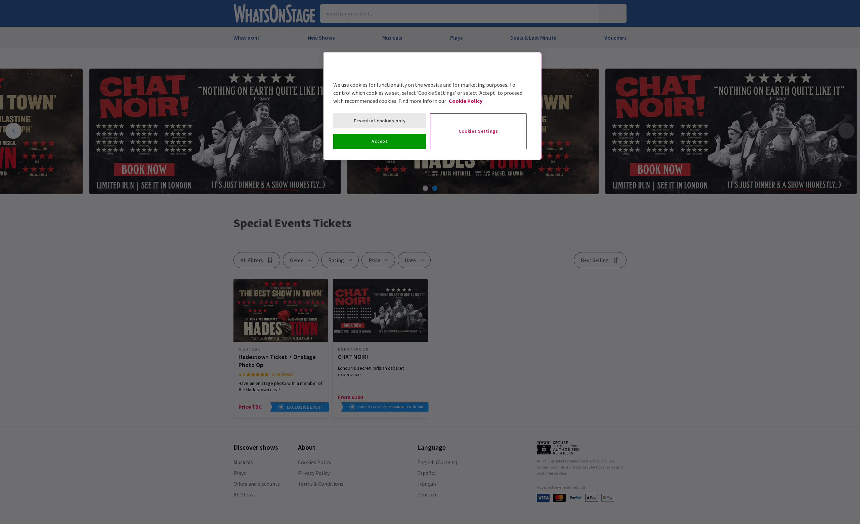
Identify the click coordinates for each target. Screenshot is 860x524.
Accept (379, 141)
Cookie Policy (465, 100)
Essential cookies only (379, 121)
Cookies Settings (478, 131)
